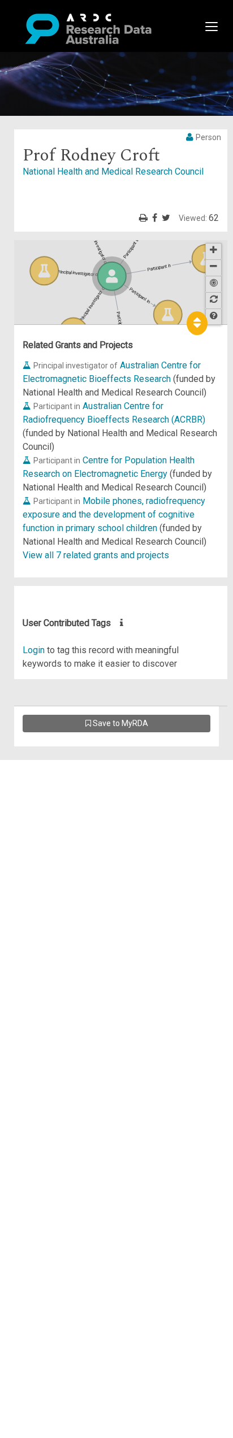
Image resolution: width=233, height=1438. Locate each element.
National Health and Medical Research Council (113, 171)
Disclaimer (56, 807)
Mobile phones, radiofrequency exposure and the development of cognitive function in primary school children (114, 514)
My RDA (51, 780)
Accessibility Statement (82, 895)
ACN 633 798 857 (35, 915)
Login (34, 650)
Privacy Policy (63, 881)
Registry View (62, 847)
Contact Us (56, 793)
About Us (53, 766)
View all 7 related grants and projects (96, 555)
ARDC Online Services (79, 834)
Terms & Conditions (74, 868)
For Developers (66, 820)
